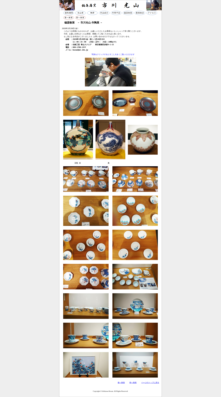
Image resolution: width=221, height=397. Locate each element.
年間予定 (116, 13)
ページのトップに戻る (150, 383)
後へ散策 (68, 18)
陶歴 (92, 13)
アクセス (152, 13)
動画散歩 (140, 13)
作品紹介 (104, 13)
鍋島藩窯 (68, 13)
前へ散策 (80, 18)
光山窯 (81, 13)
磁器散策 (128, 13)
